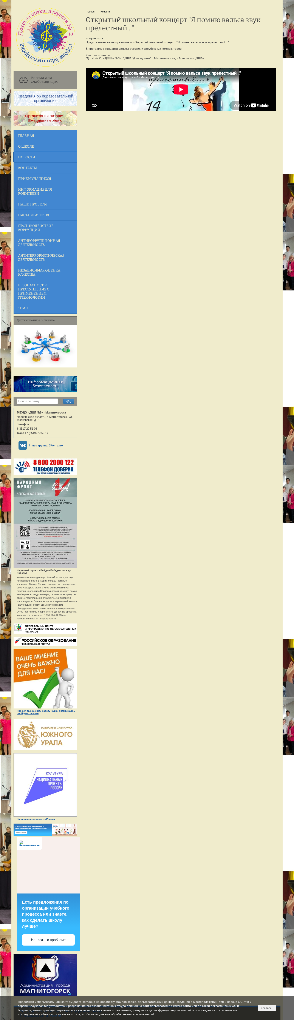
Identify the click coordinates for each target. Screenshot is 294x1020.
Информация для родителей (35, 191)
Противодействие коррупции (35, 228)
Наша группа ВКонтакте (46, 445)
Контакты (27, 168)
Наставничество (34, 215)
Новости (26, 157)
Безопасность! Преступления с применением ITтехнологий (33, 291)
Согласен (267, 1008)
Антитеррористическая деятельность (41, 257)
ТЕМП (23, 308)
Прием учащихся (34, 179)
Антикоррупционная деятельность (39, 243)
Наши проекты (32, 204)
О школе (26, 146)
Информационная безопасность (45, 384)
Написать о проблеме (48, 940)
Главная (26, 136)
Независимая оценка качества (39, 272)
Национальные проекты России (36, 819)
